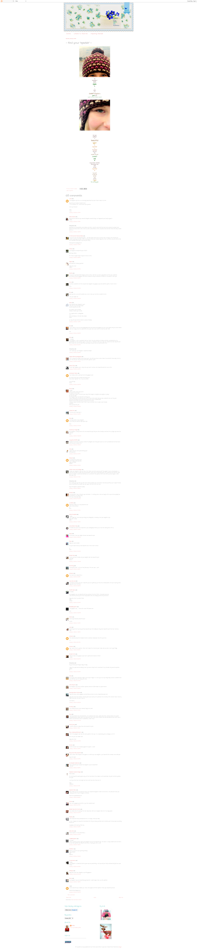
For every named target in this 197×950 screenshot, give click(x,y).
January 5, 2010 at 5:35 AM (75, 856)
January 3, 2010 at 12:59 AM (75, 436)
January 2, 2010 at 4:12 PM (74, 212)
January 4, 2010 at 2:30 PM (74, 748)
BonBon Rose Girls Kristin (74, 809)
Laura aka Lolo (72, 581)
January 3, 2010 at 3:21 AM (74, 454)
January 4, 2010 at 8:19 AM (74, 650)
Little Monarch (72, 685)
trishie (70, 801)
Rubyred (71, 458)
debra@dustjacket (73, 607)
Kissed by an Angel (73, 430)
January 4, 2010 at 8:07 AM (74, 642)
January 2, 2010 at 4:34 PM (74, 244)
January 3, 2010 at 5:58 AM (75, 488)
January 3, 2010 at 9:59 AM (75, 537)
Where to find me (81, 34)
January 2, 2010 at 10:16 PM (75, 406)
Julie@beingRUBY (72, 838)
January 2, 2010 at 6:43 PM (75, 288)
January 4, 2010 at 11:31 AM (74, 710)
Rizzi (70, 714)
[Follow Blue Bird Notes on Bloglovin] (71, 911)
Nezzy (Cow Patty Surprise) (75, 753)
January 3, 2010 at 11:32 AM (75, 561)
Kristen (70, 745)
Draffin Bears (72, 590)
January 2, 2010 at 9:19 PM (75, 369)
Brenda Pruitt (72, 654)
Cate (70, 676)
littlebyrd (71, 871)
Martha (70, 273)
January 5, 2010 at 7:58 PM (74, 882)
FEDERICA (71, 849)
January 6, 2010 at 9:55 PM (75, 892)
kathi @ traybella (72, 514)
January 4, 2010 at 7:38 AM (74, 632)
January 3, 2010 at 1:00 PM (74, 569)
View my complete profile (75, 927)
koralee (73, 925)
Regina (70, 261)
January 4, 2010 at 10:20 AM (75, 702)
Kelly (70, 449)
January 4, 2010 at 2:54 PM (74, 759)
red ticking (71, 565)
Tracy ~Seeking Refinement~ (75, 732)
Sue (70, 326)
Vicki (70, 337)
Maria (70, 302)
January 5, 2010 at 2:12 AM (75, 834)
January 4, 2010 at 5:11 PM (74, 786)
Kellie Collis (71, 831)
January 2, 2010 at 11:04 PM (75, 414)
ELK (70, 292)
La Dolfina (71, 503)
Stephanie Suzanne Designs (75, 772)
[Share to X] (83, 189)
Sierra (70, 878)
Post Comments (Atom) (76, 899)
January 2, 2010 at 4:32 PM (75, 232)
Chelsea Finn (71, 410)
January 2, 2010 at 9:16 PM (75, 352)
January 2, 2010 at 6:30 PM (75, 278)
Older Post (121, 897)
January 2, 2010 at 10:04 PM (75, 384)
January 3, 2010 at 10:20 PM (75, 613)
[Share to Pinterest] (86, 189)
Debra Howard (72, 217)
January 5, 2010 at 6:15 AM (74, 866)
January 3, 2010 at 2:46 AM (75, 445)
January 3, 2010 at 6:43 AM (75, 498)
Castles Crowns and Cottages (75, 469)
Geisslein (71, 492)
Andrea (70, 249)
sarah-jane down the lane (74, 692)
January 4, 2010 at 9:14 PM (74, 805)
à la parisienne (72, 860)
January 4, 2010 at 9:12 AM (74, 672)
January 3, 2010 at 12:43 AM (75, 425)
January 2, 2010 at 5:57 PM (75, 269)
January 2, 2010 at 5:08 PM (75, 257)
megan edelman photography (75, 356)
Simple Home (72, 555)
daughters (71, 190)
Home (68, 34)
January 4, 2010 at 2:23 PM (75, 741)
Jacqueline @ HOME (73, 440)
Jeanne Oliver (72, 365)
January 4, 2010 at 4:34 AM (74, 623)
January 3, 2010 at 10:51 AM (75, 551)
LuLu (70, 282)
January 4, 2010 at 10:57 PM (75, 812)
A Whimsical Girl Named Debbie (76, 236)
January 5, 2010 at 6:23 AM (75, 874)
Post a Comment (71, 895)
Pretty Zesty (72, 724)
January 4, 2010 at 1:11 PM (74, 728)
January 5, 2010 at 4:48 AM (74, 845)
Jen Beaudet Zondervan (74, 763)
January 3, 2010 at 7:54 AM (74, 529)
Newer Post (68, 897)
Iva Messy (71, 706)
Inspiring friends (97, 34)
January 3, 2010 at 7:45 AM (74, 522)
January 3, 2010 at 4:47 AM (74, 477)
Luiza (70, 198)
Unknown (71, 573)
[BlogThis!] (82, 189)
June (70, 627)
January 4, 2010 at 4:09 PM (74, 768)
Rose (70, 418)
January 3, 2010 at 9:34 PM (75, 602)
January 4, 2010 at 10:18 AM (75, 688)
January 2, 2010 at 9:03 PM (75, 345)
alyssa (70, 533)
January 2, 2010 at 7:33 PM (75, 322)
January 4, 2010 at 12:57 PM (75, 720)
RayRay (70, 817)
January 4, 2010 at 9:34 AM (75, 680)
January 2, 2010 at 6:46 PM (75, 298)
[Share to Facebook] (85, 189)
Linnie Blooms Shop (73, 526)
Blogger (120, 947)
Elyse (70, 541)
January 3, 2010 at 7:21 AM (74, 510)
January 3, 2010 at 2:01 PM (74, 577)
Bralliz (70, 617)
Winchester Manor (73, 373)
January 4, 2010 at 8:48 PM (74, 797)
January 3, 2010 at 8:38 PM (75, 586)
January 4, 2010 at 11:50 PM (74, 827)
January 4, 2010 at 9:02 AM (75, 659)
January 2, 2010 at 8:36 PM (75, 333)
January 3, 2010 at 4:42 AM (75, 465)
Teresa (70, 388)
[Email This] (80, 189)
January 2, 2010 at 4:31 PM (74, 221)
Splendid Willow (72, 790)
